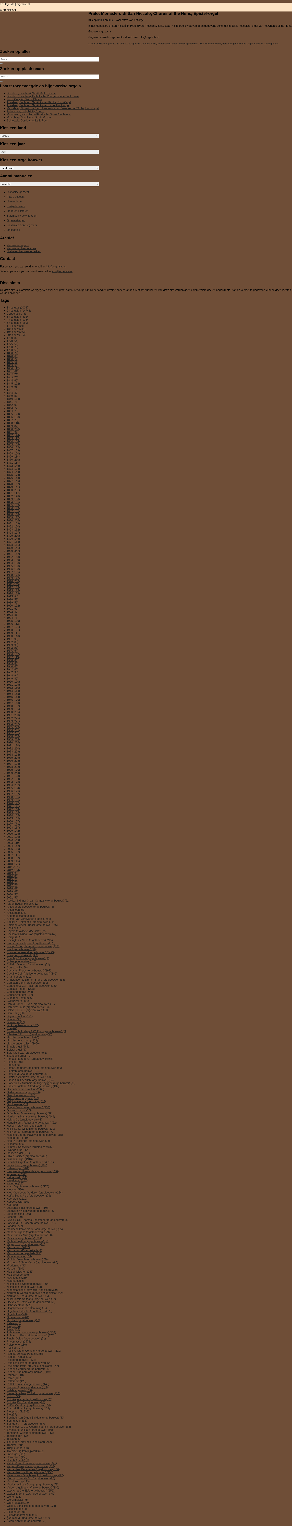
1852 (12, 404)
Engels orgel (18, 1046)
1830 (12, 359)
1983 (13, 782)
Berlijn (13, 937)
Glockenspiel (18, 1104)
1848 (12, 392)
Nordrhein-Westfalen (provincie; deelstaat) (35, 1292)
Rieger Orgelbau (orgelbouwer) (29, 1372)
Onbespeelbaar (19, 1305)
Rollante (15, 1375)
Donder (14, 1019)
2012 (13, 870)
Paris (13, 1329)
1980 (13, 772)
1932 (12, 642)
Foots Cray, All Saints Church (24, 99)
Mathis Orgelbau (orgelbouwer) (28, 1241)
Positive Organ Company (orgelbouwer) (34, 1350)
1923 (12, 614)
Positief (15, 1347)
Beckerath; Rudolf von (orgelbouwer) (31, 934)
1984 (13, 785)
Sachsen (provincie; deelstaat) (27, 1387)
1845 (13, 383)
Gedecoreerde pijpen (24, 1092)
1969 (13, 739)
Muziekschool (18, 1274)
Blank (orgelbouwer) (21, 949)
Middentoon (16, 1265)
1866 (13, 447)
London (15, 1226)
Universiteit (17, 1457)
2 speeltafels (17, 313)
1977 (13, 763)
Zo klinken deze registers (22, 225)
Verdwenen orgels (18, 245)
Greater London (19, 1110)
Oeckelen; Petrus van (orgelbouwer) (31, 1302)
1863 (13, 438)
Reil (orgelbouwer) (21, 1359)
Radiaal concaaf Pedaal (25, 1353)
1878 (13, 484)
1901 (13, 553)
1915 (12, 596)
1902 (13, 557)
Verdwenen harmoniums (21, 248)
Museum (15, 1268)
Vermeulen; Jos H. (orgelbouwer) (30, 1472)
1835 (12, 362)
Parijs (14, 1326)
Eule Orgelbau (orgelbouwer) (27, 1052)
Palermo (14, 1323)
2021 (12, 897)
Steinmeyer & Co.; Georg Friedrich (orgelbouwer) (39, 1426)
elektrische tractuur (22, 1040)
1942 (12, 669)
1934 (12, 648)
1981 (13, 775)
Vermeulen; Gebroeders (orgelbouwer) (33, 1469)
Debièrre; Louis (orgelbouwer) (28, 1007)
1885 (13, 505)
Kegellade (17, 1180)
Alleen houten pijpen (23, 903)
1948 (12, 675)
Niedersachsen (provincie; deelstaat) (32, 1289)
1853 (12, 408)
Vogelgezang (18, 1481)
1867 (13, 450)
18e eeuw (16, 328)
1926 (13, 623)
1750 (12, 338)
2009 (13, 861)
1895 (13, 535)
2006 (13, 852)
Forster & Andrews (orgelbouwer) (30, 1077)
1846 (12, 386)
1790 (12, 350)
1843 (12, 377)
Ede (12, 1028)
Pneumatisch (19, 1341)
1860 (13, 429)
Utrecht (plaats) (18, 1460)
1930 (13, 636)
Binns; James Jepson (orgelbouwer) (31, 943)
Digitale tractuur (20, 1016)
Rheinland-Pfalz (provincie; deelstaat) (33, 1365)
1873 (13, 468)
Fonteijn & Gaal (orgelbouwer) (27, 1074)
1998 (13, 827)
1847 (12, 389)
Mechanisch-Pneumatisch (25, 1250)
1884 (13, 502)
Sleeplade (18, 1411)
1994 (13, 815)
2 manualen (19, 310)
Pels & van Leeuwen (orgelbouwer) (31, 1332)
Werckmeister (18, 1499)
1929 (13, 633)
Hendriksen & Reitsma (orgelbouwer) (32, 1122)
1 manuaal (18, 307)
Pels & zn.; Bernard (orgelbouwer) (30, 1335)
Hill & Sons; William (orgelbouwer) (31, 1128)
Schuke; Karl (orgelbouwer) (26, 1402)
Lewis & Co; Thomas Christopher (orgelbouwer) (38, 1220)
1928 (13, 630)
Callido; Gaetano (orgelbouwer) (28, 964)
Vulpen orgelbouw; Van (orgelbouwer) (33, 1487)
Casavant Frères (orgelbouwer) (29, 970)
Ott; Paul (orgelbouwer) (23, 1320)
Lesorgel (15, 1216)
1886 (13, 508)
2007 (13, 855)
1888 (13, 514)
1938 (12, 660)
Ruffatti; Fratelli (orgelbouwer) (28, 1384)
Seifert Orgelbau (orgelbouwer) (29, 1405)
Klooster (258, 43)
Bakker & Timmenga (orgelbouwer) (31, 921)
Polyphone (17, 1344)
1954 (13, 693)
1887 (13, 511)
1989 (13, 800)
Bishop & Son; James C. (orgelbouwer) (33, 946)
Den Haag (16, 1013)
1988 (13, 797)
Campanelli (17, 967)
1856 (13, 417)
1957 (13, 703)
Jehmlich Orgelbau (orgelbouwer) (30, 1162)
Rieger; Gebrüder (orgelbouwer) (28, 1369)
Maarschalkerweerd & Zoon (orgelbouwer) (35, 1229)
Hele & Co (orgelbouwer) (24, 1119)
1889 (13, 517)
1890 (13, 520)
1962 (13, 718)
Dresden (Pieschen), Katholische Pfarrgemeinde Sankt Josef (43, 96)
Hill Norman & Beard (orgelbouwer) (30, 1131)
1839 (12, 365)
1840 (13, 368)
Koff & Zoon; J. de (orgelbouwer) (29, 1195)
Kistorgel (15, 1183)
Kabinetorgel (18, 1168)
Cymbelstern (18, 1001)
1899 (13, 547)
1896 (13, 538)
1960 (13, 712)
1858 (13, 423)
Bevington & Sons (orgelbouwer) (30, 940)
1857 (12, 420)
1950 (13, 681)
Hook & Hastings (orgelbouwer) (28, 1140)
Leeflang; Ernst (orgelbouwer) (28, 1207)
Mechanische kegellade (24, 1253)
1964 (13, 724)
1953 (13, 690)
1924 (12, 617)
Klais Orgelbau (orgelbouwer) (28, 1186)
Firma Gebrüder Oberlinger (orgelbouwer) (34, 1067)
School (14, 1396)
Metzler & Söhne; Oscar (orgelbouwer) (32, 1262)
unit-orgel (16, 1454)
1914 (13, 593)
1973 (13, 751)
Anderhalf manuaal (21, 915)
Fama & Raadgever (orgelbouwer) (30, 1058)
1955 (13, 696)
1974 (13, 754)
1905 (13, 566)
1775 (12, 344)
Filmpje (15, 1061)
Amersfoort (16, 909)
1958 (13, 706)
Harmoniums (14, 201)
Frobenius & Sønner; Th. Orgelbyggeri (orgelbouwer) (41, 1083)
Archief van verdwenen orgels (29, 918)
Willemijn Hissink (97, 43)
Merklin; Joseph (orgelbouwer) (27, 1259)
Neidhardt (15, 1280)
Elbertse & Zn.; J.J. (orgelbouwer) (29, 1034)
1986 (13, 791)
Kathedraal (17, 1177)
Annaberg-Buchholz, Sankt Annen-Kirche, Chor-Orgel (39, 102)
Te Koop (14, 1438)
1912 (13, 587)
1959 (13, 709)
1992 (13, 809)
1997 (13, 824)
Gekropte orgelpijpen (23, 1098)
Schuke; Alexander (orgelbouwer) (29, 1399)
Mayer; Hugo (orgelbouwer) (26, 1244)
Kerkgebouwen (16, 206)
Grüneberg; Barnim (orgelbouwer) (29, 1113)
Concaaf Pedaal (21, 988)
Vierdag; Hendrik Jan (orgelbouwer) (31, 1478)
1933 (12, 645)
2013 (12, 873)
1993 (13, 812)
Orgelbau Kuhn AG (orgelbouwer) (29, 1311)
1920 (13, 605)
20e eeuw (16, 335)
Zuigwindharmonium (22, 1514)
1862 (13, 435)
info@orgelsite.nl (56, 266)
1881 (13, 493)
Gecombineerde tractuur (25, 1089)
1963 (13, 721)
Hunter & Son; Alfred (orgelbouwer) (30, 1147)
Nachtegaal (17, 1277)
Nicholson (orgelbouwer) (24, 1286)
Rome (14, 1378)
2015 (12, 879)
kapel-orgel (17, 1174)
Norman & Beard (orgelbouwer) (29, 1296)
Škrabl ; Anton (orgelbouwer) (26, 1521)
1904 (13, 563)
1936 (13, 654)
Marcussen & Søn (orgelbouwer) (30, 1235)
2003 (13, 842)
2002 (13, 839)
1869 (13, 456)
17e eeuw (15, 325)
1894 (13, 532)
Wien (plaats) (18, 1502)
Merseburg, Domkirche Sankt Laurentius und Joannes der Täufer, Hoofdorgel (53, 108)
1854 (12, 411)
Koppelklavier (18, 1201)
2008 (13, 858)
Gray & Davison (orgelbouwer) (28, 1107)
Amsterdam (17, 912)
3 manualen (18, 316)
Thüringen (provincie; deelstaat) (29, 1442)
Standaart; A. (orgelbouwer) (26, 1423)
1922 (12, 611)
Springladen (17, 1420)
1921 (12, 608)
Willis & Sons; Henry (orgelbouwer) (31, 1505)
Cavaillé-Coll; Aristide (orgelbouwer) (32, 973)
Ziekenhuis (16, 1511)
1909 (13, 578)
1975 (13, 757)
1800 (12, 353)
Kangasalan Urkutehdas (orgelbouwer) (33, 1171)
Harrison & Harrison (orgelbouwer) (31, 1116)
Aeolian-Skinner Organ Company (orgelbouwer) (38, 900)
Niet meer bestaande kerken (24, 251)
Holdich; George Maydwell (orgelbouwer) (35, 1134)
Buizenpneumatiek (21, 961)
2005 (13, 848)
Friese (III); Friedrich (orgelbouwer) (30, 1080)
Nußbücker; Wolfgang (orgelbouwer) (31, 1299)
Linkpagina (13, 229)
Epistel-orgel (229, 43)
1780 (12, 347)
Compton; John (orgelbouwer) (27, 982)
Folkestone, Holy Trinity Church (25, 111)
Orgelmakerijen (16, 220)
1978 (13, 766)
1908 (13, 575)
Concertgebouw (20, 991)
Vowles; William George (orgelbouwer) (32, 1484)
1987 (13, 794)
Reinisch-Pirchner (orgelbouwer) (29, 1362)
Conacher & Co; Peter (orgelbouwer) (32, 985)
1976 (13, 760)
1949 (12, 678)
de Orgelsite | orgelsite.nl (15, 4)
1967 (13, 733)
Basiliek (15, 928)
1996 (13, 821)
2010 (13, 864)
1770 (12, 341)
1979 (13, 769)
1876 (13, 477)
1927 (13, 626)
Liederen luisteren (17, 211)
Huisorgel (16, 1143)
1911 (13, 584)
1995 (13, 818)
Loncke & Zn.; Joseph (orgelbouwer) (31, 1223)
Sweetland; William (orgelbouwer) (30, 1429)
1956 (13, 699)
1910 (13, 581)
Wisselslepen (17, 1508)
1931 (12, 639)
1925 (13, 620)
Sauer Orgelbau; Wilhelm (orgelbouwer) (34, 1393)
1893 (13, 529)
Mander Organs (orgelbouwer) (28, 1232)
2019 (12, 891)
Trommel (15, 1445)
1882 (13, 496)
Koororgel (17, 1198)
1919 (12, 602)
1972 (13, 748)
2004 (13, 845)
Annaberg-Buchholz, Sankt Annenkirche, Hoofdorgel (38, 105)
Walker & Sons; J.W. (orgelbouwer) (31, 1493)
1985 (13, 788)
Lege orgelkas (19, 1213)
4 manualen (18, 319)
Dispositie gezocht (18, 192)
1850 (13, 398)
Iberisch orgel (18, 1153)
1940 (12, 666)
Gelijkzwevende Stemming (26, 1101)
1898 (13, 544)
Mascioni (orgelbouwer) (24, 1238)
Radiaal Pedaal (19, 1356)
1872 (13, 465)
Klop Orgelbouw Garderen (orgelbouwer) (35, 1192)
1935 (12, 651)
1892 (13, 526)
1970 (13, 742)
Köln (12, 1204)
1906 (13, 569)
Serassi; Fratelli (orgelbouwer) (28, 1408)
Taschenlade (18, 1435)
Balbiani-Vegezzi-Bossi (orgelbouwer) (32, 925)
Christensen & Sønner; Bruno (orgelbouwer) (36, 979)
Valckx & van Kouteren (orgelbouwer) (32, 1463)
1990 (13, 803)
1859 (12, 426)
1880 (13, 490)
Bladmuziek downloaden (21, 215)
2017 (12, 885)
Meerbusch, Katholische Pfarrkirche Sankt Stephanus (39, 114)
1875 (13, 474)
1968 (13, 736)
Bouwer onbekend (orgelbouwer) (180, 43)
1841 (12, 371)
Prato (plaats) (271, 43)
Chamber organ (19, 976)
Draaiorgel (16, 1022)
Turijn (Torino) (18, 1448)
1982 (13, 779)
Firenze (14, 1064)
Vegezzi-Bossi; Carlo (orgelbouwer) (31, 1466)
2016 (12, 882)
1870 (13, 459)
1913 (13, 590)
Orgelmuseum (18, 1317)
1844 (12, 380)
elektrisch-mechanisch (23, 1037)
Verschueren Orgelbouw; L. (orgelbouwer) (35, 1475)
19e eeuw (16, 331)
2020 (12, 894)
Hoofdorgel (18, 1137)
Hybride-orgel (18, 1150)
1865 (13, 444)
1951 (13, 684)
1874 (13, 471)
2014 (12, 876)
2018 (12, 888)
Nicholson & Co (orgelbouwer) (27, 1283)
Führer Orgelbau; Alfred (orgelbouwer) (33, 1086)
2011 (13, 867)
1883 (13, 499)
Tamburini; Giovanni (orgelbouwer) (31, 1432)
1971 (13, 745)
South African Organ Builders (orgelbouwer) (35, 1417)
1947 (12, 672)
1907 (13, 572)
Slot (12, 1414)
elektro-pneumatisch (23, 1043)
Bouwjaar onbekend (210, 43)
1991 (13, 806)
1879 (13, 487)
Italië (153, 43)
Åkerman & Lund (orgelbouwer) (28, 1518)
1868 (13, 453)
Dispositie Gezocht (140, 43)
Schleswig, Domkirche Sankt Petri (27, 120)
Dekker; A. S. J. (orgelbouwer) (27, 1010)
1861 (12, 432)
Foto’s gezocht (15, 196)
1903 (13, 560)
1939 (12, 663)
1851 (12, 401)
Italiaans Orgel (245, 43)
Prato (160, 43)
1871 (13, 462)
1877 (13, 480)
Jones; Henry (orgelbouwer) (27, 1165)
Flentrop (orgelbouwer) (24, 1070)
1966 (13, 730)
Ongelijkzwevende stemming (27, 1308)
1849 (12, 395)
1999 (13, 830)
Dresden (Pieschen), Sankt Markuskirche (31, 93)
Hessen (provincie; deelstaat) (27, 1125)
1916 (12, 599)
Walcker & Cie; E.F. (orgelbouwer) (30, 1490)
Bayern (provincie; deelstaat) (26, 931)
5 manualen (17, 322)
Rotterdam (16, 1381)
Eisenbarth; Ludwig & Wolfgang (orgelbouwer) (37, 1031)
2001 (13, 836)
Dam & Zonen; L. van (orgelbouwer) (31, 1004)
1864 (13, 441)
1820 (12, 356)
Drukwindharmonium (23, 1025)
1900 (13, 550)
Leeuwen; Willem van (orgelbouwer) (31, 1210)
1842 (12, 374)
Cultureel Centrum (20, 997)
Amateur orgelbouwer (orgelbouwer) (31, 906)
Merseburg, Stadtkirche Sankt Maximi (29, 117)
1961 (13, 715)
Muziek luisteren (20, 1271)
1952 (13, 687)
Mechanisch (19, 1247)
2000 (13, 833)
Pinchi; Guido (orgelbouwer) (26, 1338)
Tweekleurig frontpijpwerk (25, 1451)
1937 (13, 657)
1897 (13, 541)
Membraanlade (19, 1256)
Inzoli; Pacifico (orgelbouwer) (27, 1156)
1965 (13, 727)
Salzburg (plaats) (20, 1390)
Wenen (14, 1496)
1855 (13, 414)
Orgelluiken (17, 1314)
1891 (13, 523)
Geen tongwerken (21, 1095)
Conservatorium (20, 994)
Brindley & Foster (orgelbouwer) (28, 958)
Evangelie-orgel (19, 1055)
